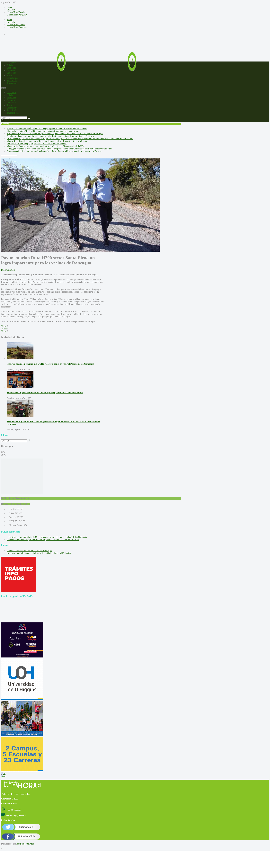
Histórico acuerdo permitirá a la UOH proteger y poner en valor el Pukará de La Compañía (47, 128)
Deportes (11, 70)
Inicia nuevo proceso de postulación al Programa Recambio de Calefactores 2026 (43, 539)
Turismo (10, 75)
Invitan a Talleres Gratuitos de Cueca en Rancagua (29, 550)
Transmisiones (13, 83)
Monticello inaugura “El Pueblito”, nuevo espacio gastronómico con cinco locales (43, 131)
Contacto (11, 9)
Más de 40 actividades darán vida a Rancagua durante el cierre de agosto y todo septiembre (47, 141)
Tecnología (12, 80)
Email (12, 270)
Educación (11, 73)
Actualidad (11, 62)
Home (9, 7)
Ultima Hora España (16, 12)
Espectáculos (12, 78)
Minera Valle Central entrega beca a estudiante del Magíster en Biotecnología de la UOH (46, 146)
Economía (11, 68)
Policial (10, 65)
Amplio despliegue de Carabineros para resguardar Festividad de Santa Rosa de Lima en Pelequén (50, 136)
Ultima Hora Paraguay (17, 15)
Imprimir (5, 270)
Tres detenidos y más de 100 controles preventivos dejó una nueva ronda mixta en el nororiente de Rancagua (55, 133)
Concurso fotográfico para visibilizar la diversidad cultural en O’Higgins (39, 553)
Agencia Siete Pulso (25, 844)
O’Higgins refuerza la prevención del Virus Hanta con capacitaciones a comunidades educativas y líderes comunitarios (59, 148)
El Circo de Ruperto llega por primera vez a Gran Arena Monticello (37, 143)
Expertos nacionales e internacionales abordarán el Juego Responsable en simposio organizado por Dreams (54, 151)
